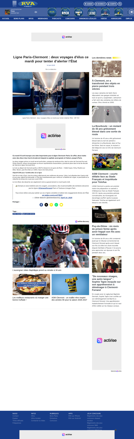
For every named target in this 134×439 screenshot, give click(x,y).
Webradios (43, 18)
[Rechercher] (120, 4)
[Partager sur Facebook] (41, 206)
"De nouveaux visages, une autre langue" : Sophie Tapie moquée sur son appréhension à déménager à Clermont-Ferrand (106, 283)
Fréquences (17, 423)
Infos (31, 18)
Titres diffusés (18, 421)
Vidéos (104, 18)
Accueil (5, 18)
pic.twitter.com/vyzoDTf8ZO (52, 195)
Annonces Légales (87, 18)
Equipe (15, 418)
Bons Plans (19, 18)
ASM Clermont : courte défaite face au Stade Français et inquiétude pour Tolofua (105, 177)
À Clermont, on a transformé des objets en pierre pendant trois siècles (106, 84)
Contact (16, 416)
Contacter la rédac (38, 421)
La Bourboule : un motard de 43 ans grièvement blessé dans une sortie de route (106, 130)
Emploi (129, 18)
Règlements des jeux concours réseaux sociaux (94, 418)
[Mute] (35, 12)
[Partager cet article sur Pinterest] (51, 206)
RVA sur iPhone (74, 416)
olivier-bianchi (17, 214)
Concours (70, 18)
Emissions (53, 418)
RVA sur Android (74, 418)
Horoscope (116, 18)
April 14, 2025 (66, 198)
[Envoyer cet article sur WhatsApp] (56, 206)
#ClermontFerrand (45, 188)
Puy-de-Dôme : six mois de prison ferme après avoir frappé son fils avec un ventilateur (106, 230)
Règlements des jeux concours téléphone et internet (94, 430)
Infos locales (36, 418)
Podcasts (56, 18)
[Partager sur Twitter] (46, 206)
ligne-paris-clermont (29, 214)
